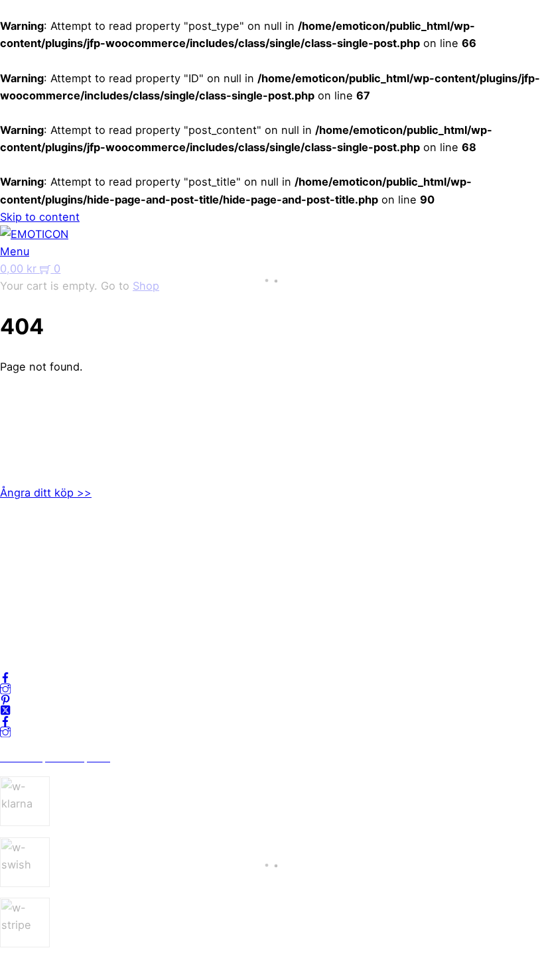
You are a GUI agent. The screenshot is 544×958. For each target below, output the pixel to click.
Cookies (21, 607)
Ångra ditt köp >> (46, 492)
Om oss (19, 538)
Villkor (16, 590)
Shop (146, 285)
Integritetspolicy (42, 572)
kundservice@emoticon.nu (68, 412)
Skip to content (40, 216)
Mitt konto (27, 555)
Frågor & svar (34, 624)
